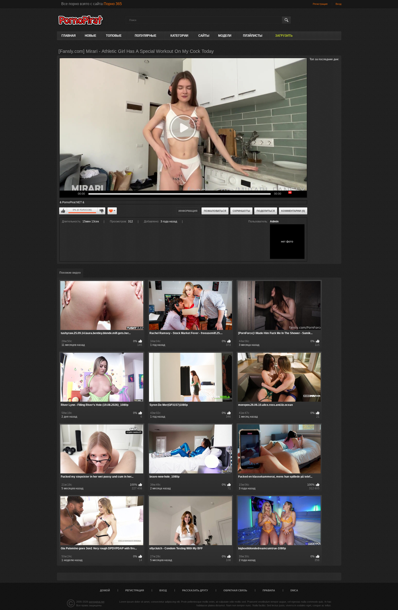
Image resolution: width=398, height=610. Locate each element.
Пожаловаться (215, 210)
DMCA (294, 590)
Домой (105, 590)
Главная (68, 35)
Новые (90, 35)
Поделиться (266, 210)
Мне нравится (63, 210)
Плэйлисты (252, 35)
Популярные (145, 35)
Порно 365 (113, 4)
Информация (188, 210)
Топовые (114, 35)
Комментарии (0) (293, 210)
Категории (179, 35)
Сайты (203, 35)
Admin (274, 221)
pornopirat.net (96, 601)
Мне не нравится (101, 210)
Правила (269, 590)
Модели (224, 35)
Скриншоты (241, 210)
